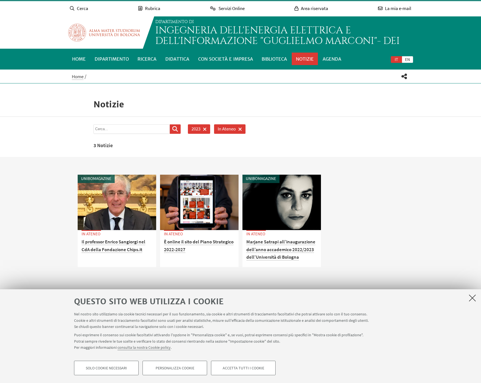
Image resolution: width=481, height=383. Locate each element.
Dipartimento (112, 59)
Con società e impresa (225, 59)
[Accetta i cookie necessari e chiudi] (472, 297)
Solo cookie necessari (106, 367)
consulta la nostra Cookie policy (144, 347)
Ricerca (147, 59)
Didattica (177, 59)
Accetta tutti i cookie (243, 367)
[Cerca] (175, 129)
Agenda (332, 59)
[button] (404, 76)
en (407, 59)
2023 (194, 130)
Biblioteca (274, 59)
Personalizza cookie (175, 367)
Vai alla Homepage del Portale (104, 32)
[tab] (396, 59)
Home (79, 59)
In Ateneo (225, 130)
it (396, 59)
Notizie (305, 59)
